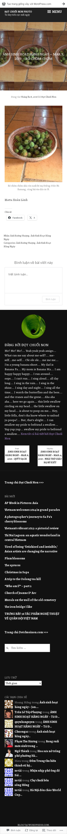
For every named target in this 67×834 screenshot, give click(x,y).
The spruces (12, 565)
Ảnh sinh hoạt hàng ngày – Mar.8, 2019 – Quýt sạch (17, 454)
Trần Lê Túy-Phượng (28, 712)
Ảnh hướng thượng (19, 235)
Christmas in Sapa (17, 572)
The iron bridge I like (18, 607)
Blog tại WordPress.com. (34, 825)
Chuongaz (21, 732)
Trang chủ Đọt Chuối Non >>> (24, 482)
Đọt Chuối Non (48, 96)
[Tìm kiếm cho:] (27, 648)
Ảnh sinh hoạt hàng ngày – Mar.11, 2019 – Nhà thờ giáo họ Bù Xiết (50, 455)
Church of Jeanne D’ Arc (20, 593)
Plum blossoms (15, 558)
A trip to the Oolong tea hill (23, 579)
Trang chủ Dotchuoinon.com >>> (26, 632)
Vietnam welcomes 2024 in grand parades (32, 510)
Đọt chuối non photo (18, 11)
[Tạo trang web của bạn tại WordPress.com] (33, 4)
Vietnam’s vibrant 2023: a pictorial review (32, 528)
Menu (57, 12)
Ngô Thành (22, 751)
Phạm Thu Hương (26, 741)
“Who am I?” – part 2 (18, 586)
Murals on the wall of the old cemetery (30, 600)
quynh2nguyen (25, 722)
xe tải (18, 771)
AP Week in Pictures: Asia (21, 503)
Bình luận (51, 299)
